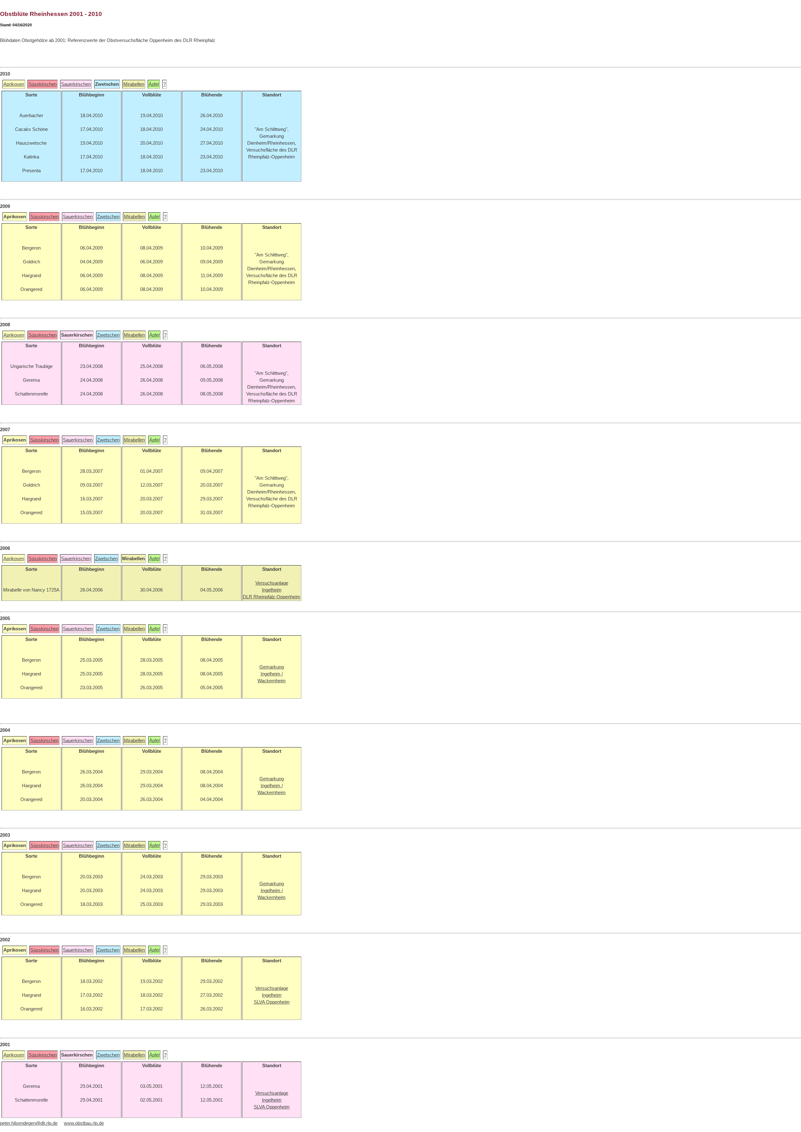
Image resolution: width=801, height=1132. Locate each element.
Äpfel (154, 84)
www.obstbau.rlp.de (84, 1123)
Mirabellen (133, 84)
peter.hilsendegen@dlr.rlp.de (29, 1123)
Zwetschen (108, 216)
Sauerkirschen (76, 84)
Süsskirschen (42, 84)
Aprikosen (13, 84)
